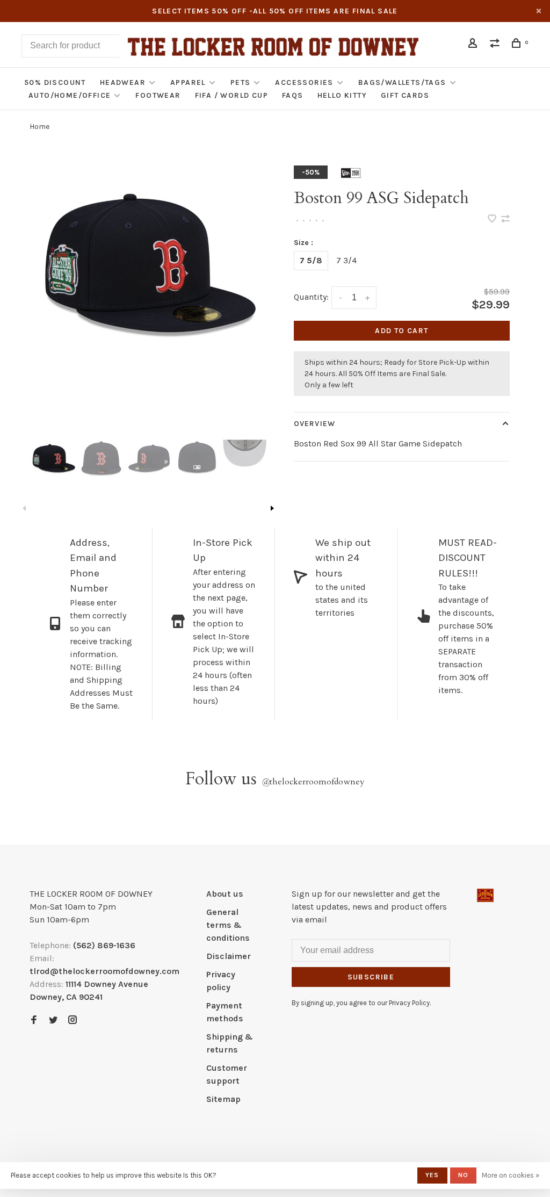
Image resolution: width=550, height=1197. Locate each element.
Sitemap (223, 1099)
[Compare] (496, 44)
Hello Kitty (342, 95)
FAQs (292, 95)
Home (39, 126)
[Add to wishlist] (493, 219)
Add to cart (401, 330)
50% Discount (55, 82)
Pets (240, 82)
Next (272, 508)
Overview (314, 423)
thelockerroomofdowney (313, 782)
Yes (432, 1175)
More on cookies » (510, 1175)
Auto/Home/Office (69, 95)
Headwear (123, 82)
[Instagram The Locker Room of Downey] (72, 1020)
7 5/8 (311, 260)
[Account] (474, 44)
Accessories (304, 82)
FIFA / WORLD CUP (231, 95)
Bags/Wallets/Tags (402, 82)
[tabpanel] (148, 260)
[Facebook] (34, 1020)
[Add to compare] (505, 219)
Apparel (188, 82)
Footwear (157, 95)
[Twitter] (53, 1020)
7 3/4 (346, 260)
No (463, 1175)
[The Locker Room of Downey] (485, 895)
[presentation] (53, 457)
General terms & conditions (228, 925)
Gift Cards (405, 95)
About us (224, 894)
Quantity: (311, 297)
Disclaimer (228, 956)
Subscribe (371, 977)
